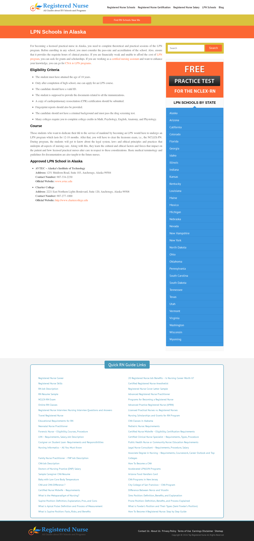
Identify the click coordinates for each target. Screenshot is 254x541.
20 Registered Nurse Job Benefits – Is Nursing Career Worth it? (161, 378)
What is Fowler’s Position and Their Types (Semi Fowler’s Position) (163, 506)
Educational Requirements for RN (55, 420)
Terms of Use (184, 531)
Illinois (174, 162)
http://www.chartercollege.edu (71, 200)
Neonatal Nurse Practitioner (53, 426)
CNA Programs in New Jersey (143, 479)
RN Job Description (48, 388)
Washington (177, 325)
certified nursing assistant (125, 59)
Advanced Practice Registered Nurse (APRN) (151, 404)
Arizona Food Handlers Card (143, 474)
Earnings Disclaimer (202, 531)
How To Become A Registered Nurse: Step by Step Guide (157, 511)
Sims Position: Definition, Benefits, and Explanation (155, 495)
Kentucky (175, 184)
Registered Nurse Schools (121, 7)
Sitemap (219, 531)
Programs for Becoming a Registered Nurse (150, 399)
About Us (156, 531)
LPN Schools (209, 7)
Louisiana (175, 191)
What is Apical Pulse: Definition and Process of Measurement (70, 506)
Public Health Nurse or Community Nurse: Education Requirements (163, 442)
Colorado (175, 134)
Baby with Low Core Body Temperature (58, 479)
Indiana (174, 170)
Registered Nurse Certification (154, 7)
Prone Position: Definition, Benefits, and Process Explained (159, 500)
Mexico (174, 205)
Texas (173, 297)
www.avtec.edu (63, 181)
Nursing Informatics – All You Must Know (60, 447)
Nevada (174, 226)
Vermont (175, 311)
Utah (172, 304)
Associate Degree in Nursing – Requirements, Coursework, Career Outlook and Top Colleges (171, 455)
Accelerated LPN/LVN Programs (144, 468)
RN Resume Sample (48, 394)
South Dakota (178, 283)
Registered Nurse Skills (50, 383)
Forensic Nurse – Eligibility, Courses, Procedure (63, 431)
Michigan (175, 212)
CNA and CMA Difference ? (51, 484)
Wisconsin (176, 332)
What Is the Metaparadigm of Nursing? (58, 495)
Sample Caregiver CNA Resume (54, 474)
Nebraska (175, 219)
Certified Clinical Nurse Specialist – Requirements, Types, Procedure (163, 436)
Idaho (173, 155)
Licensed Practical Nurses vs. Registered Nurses (153, 410)
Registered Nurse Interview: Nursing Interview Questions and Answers (75, 410)
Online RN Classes (47, 404)
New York (175, 240)
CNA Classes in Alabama (140, 420)
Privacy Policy (169, 531)
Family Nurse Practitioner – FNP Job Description (63, 458)
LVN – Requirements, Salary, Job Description (61, 436)
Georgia (174, 148)
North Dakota (178, 247)
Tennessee (176, 290)
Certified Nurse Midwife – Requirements (59, 490)
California (176, 127)
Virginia (174, 318)
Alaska (173, 113)
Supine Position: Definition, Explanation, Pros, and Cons (67, 500)
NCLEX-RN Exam (46, 399)
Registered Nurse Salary (186, 7)
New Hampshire (180, 233)
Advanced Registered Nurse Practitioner (149, 394)
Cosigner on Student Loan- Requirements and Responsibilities (71, 442)
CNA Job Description (48, 463)
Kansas (174, 177)
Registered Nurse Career (51, 378)
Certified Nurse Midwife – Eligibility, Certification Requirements (161, 431)
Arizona (174, 120)
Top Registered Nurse (197, 535)
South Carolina (179, 276)
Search (213, 48)
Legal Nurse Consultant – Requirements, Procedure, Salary (158, 447)
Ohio (173, 254)
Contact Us (143, 531)
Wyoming (175, 339)
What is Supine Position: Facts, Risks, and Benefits (64, 511)
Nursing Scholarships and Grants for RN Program (154, 415)
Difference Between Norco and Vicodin (148, 490)
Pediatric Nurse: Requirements (144, 426)
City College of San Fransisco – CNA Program (151, 484)
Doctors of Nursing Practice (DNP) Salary (59, 468)
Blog (221, 7)
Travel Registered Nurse (50, 415)
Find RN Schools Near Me (127, 20)
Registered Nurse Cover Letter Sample (148, 388)
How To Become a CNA (140, 463)
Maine (173, 198)
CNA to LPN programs (78, 63)
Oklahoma (176, 261)
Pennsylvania (178, 268)
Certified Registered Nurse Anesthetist (148, 383)
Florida (174, 141)
